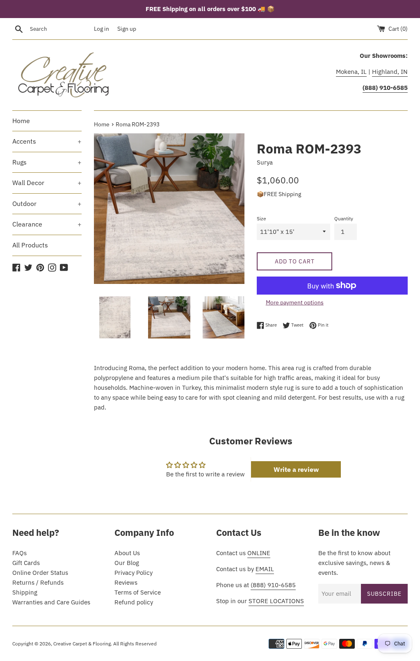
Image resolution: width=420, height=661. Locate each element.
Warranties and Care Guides (51, 602)
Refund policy (133, 602)
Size (261, 218)
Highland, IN (390, 71)
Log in (101, 28)
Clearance (47, 224)
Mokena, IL (351, 71)
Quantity (343, 218)
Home (21, 121)
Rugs (47, 162)
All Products (30, 245)
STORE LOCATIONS (276, 601)
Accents (47, 141)
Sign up (126, 28)
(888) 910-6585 (273, 585)
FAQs (19, 553)
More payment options (295, 302)
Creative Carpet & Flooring (82, 643)
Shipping (24, 592)
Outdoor (47, 203)
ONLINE (258, 553)
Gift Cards (26, 563)
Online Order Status (40, 572)
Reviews (125, 582)
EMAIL (265, 569)
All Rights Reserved (135, 643)
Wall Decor (47, 182)
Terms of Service (137, 592)
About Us (127, 553)
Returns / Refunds (38, 582)
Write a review (296, 469)
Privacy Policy (133, 572)
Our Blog (126, 563)
